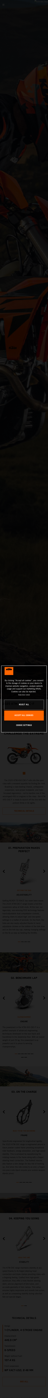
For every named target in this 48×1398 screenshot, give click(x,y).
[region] (24, 699)
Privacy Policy (21, 694)
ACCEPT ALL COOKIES (24, 715)
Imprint (28, 694)
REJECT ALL (24, 705)
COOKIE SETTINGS (24, 725)
